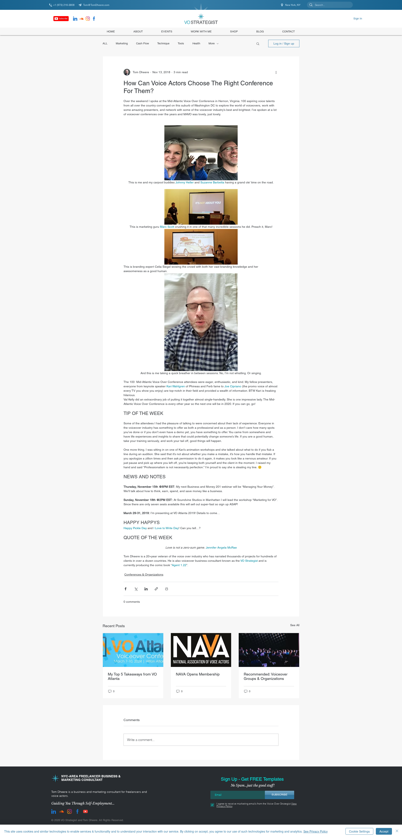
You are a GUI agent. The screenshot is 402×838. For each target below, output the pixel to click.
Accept (383, 831)
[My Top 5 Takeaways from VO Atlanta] (133, 650)
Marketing (122, 43)
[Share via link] (156, 589)
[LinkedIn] (75, 19)
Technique (163, 43)
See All (294, 625)
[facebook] (94, 19)
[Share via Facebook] (126, 589)
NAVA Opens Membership (198, 674)
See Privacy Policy (315, 831)
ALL (105, 43)
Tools (181, 43)
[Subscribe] (61, 18)
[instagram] (88, 19)
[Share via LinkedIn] (146, 589)
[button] (234, 31)
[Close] (396, 831)
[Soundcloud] (81, 19)
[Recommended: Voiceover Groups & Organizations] (269, 650)
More (212, 43)
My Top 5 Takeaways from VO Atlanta (132, 676)
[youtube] (85, 811)
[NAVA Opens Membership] (201, 650)
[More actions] (275, 72)
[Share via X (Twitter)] (136, 589)
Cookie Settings (359, 831)
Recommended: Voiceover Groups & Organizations (265, 676)
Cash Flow (142, 43)
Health (196, 43)
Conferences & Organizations (143, 574)
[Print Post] (167, 589)
